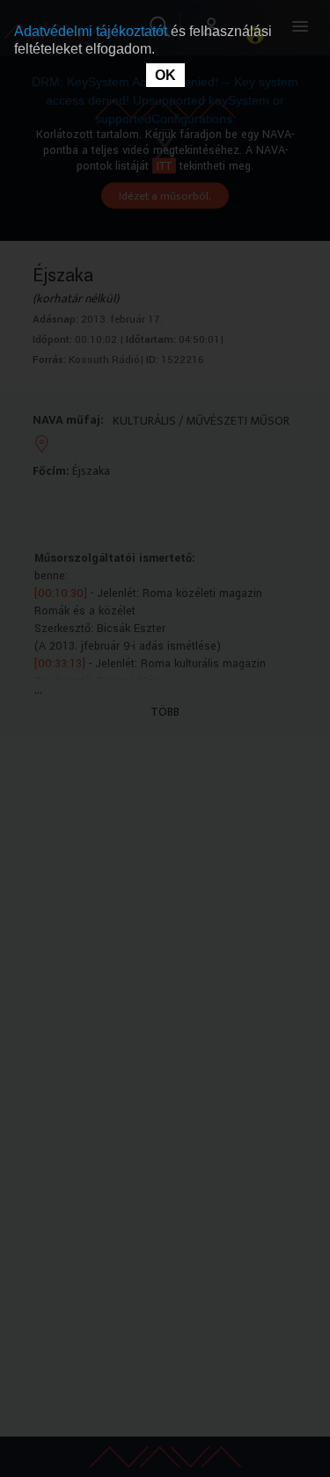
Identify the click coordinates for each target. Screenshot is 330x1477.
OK (165, 75)
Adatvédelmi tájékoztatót (92, 31)
